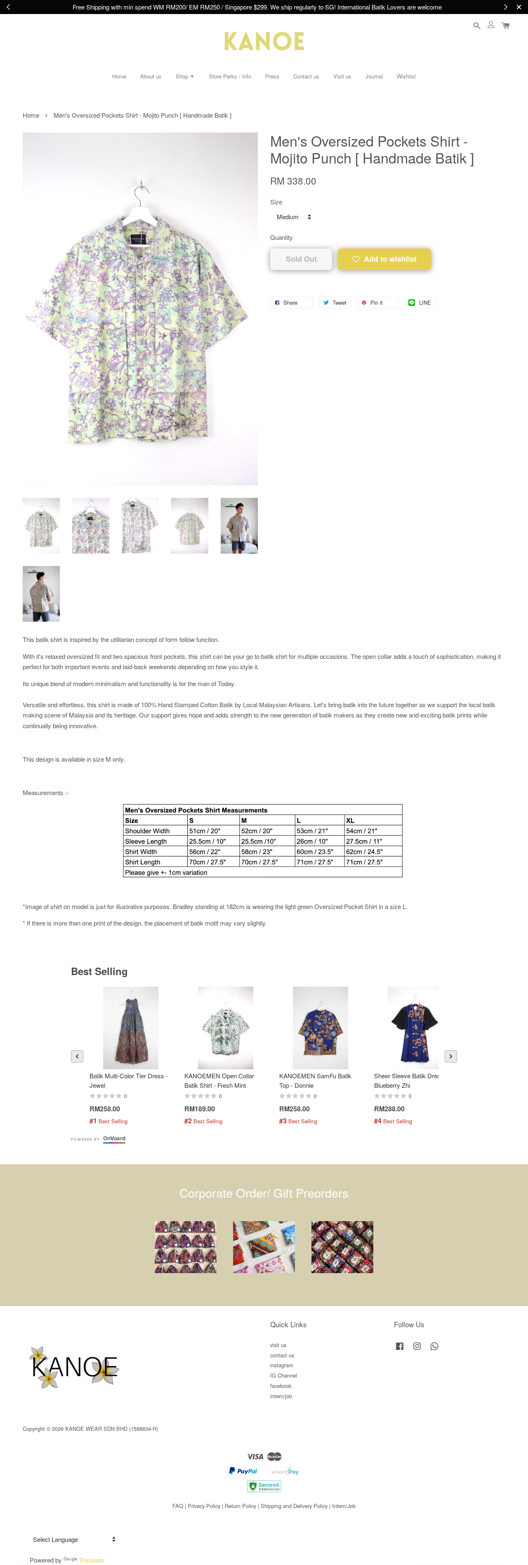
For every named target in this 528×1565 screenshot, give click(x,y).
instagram (281, 1365)
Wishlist (406, 76)
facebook (280, 1386)
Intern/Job (344, 1506)
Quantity (281, 237)
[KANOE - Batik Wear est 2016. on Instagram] (417, 1350)
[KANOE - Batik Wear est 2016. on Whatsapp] (434, 1350)
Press (272, 76)
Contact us (306, 76)
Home (119, 76)
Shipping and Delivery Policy (294, 1506)
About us (151, 76)
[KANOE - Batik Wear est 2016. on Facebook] (399, 1350)
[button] (77, 1056)
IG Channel (283, 1375)
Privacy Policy (204, 1506)
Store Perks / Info (230, 76)
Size (276, 201)
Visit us (342, 76)
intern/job (281, 1396)
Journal (374, 76)
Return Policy (240, 1506)
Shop (183, 76)
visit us (278, 1345)
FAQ (177, 1506)
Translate (91, 1560)
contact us (282, 1355)
